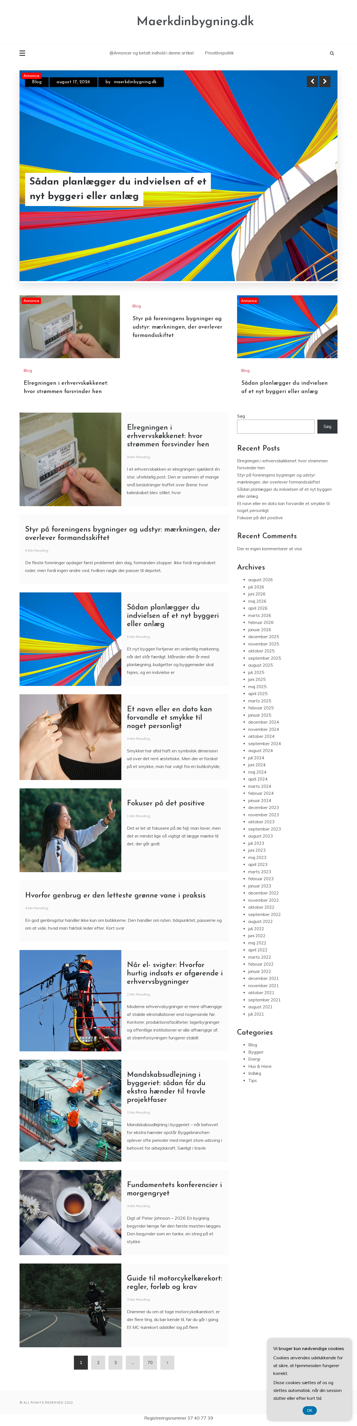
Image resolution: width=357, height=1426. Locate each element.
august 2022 (260, 949)
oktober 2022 (261, 935)
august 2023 (260, 864)
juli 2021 (256, 1042)
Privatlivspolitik (219, 53)
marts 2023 (259, 899)
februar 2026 (261, 650)
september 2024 (264, 771)
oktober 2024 (261, 764)
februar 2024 (261, 821)
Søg (241, 444)
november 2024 (263, 757)
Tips (252, 1108)
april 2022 (257, 977)
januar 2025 (259, 743)
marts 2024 (259, 814)
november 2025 (263, 671)
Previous (312, 81)
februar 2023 (261, 906)
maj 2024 (257, 800)
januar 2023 (259, 914)
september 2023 (264, 857)
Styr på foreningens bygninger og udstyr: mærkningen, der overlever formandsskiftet (177, 355)
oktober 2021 (261, 1020)
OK (309, 1410)
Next (325, 81)
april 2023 (257, 892)
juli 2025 (256, 700)
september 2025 (264, 686)
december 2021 (263, 1006)
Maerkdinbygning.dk (195, 22)
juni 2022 (257, 963)
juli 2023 (256, 871)
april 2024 (257, 807)
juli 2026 (256, 615)
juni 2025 (257, 707)
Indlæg (254, 1101)
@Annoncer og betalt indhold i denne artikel (152, 53)
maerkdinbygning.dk (135, 82)
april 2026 (257, 636)
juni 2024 (257, 792)
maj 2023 (257, 885)
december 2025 (263, 664)
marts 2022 (259, 985)
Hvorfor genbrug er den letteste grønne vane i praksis (115, 923)
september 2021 (264, 1027)
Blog (37, 82)
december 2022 (263, 920)
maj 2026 (257, 629)
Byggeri (255, 1080)
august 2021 (260, 1034)
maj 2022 (257, 970)
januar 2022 (259, 999)
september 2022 (264, 942)
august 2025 (260, 693)
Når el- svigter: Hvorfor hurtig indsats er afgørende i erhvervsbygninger (175, 1001)
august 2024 (260, 778)
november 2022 (263, 928)
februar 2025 (261, 735)
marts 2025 (259, 728)
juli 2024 (256, 785)
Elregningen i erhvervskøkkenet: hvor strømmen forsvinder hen (117, 189)
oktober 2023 (261, 849)
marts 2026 (259, 643)
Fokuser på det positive (166, 831)
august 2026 (260, 607)
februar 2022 (261, 992)
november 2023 (263, 842)
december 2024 (263, 750)
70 (150, 1390)
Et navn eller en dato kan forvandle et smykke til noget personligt (169, 746)
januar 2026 (259, 657)
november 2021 (263, 1013)
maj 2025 (257, 714)
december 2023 (263, 835)
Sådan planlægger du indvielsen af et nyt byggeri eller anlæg (173, 644)
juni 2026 (257, 622)
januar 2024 (259, 828)
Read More (315, 189)
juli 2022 (256, 956)
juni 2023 (257, 878)
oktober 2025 (261, 678)
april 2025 (257, 721)
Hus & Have (260, 1094)
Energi (254, 1087)
